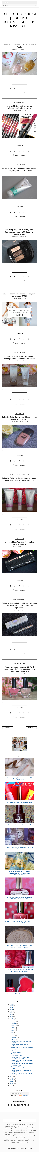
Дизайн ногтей (23, 1127)
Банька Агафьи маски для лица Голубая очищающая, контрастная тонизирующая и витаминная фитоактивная (19, 873)
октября (13, 1023)
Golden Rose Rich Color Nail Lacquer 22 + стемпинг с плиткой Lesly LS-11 (19, 922)
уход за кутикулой (24, 1142)
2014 (11, 1082)
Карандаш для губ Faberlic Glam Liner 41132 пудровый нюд (19, 778)
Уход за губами (30, 1133)
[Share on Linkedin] (24, 89)
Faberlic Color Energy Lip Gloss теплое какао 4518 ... (21, 1061)
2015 (11, 1080)
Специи (27, 1130)
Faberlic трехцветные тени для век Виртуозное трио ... (20, 1051)
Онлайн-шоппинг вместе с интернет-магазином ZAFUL (19, 295)
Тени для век (19, 226)
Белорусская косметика (20, 1124)
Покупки (13, 1130)
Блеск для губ (19, 413)
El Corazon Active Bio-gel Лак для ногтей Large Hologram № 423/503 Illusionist (19, 898)
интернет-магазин (19, 290)
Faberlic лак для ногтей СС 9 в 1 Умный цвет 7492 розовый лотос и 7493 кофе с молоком (19, 669)
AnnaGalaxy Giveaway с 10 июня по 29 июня (19, 802)
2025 (11, 1006)
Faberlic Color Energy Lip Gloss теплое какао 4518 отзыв (19, 418)
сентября (14, 1025)
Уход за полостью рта (30, 1135)
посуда (17, 1142)
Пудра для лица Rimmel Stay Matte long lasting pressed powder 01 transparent (19, 946)
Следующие (7, 727)
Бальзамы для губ (19, 599)
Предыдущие (31, 727)
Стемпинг (33, 1131)
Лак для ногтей (19, 663)
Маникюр (13, 1129)
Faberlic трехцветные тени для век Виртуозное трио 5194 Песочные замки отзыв (19, 232)
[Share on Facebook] (10, 89)
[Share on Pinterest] (19, 89)
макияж (30, 1141)
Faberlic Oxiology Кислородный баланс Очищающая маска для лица (19, 169)
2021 (11, 1013)
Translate (25, 1095)
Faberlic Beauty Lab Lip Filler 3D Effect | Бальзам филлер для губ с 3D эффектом (19, 605)
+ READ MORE (20, 83)
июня (13, 1030)
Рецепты (23, 1131)
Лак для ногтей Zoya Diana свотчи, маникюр (19, 994)
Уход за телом (18, 1137)
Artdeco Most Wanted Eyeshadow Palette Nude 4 (19, 543)
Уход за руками (9, 1137)
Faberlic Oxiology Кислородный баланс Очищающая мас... (22, 1048)
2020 (11, 1015)
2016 (11, 1078)
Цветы (25, 1137)
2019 (11, 1016)
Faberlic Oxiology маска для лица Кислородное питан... (20, 1058)
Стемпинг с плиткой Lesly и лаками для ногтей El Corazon (19, 848)
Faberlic (9, 1124)
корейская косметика (10, 1141)
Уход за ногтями (21, 1135)
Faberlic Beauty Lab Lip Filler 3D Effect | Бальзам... (21, 1070)
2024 (11, 1008)
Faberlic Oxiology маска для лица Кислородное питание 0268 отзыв (19, 357)
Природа (18, 1131)
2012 (11, 1085)
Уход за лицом (9, 1134)
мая (12, 1032)
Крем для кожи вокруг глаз (19, 474)
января (13, 1039)
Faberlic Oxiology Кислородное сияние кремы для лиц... (22, 1064)
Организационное (21, 1129)
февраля (14, 1037)
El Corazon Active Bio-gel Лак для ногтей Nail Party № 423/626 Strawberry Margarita (19, 970)
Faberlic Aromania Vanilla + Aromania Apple (19, 46)
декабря (14, 1020)
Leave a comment (20, 93)
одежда (13, 1142)
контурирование (28, 1139)
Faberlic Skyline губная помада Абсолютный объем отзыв (20, 107)
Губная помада (19, 102)
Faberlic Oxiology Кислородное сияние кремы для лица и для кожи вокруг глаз (19, 480)
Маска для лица (19, 164)
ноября (13, 1022)
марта (13, 1036)
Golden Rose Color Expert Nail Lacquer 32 (19, 825)
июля (13, 1029)
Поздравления (7, 1130)
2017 (11, 1076)
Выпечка (31, 1124)
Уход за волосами (19, 1133)
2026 (11, 1004)
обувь (34, 1140)
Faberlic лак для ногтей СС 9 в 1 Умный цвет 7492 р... (21, 1074)
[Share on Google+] (28, 89)
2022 (11, 1011)
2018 (11, 1018)
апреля (13, 1034)
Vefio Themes (29, 1148)
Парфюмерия (19, 41)
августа (13, 1027)
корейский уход (23, 1141)
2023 (11, 1009)
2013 (11, 1083)
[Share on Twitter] (15, 89)
